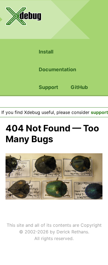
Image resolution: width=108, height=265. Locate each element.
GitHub (79, 87)
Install (46, 52)
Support (48, 87)
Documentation (57, 69)
